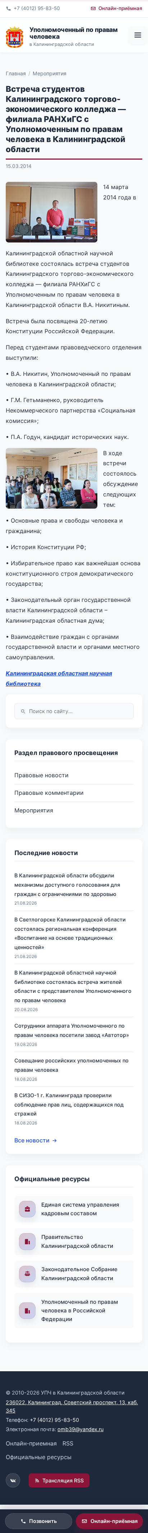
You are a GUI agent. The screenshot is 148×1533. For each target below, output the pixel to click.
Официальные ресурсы (38, 1457)
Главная (16, 73)
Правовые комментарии (49, 792)
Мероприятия (49, 73)
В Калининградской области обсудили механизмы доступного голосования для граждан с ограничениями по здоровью (67, 884)
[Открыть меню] (138, 35)
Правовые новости (41, 775)
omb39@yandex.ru (80, 1429)
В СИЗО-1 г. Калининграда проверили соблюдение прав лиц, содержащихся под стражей (69, 1104)
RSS (68, 1443)
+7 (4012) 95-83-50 (54, 1420)
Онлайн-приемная (31, 1443)
